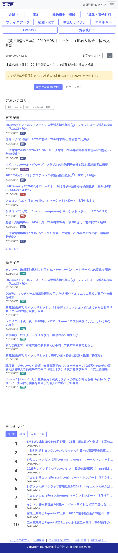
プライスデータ (18, 22)
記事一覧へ (12, 249)
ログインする (74, 87)
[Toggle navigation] (111, 4)
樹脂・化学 (46, 22)
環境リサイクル (75, 22)
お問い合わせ (98, 540)
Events (28, 30)
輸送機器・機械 (64, 14)
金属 (12, 14)
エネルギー (103, 22)
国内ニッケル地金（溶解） (39, 107)
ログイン (100, 4)
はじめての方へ (20, 540)
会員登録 (88, 4)
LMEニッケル (14, 107)
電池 (36, 14)
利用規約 (38, 540)
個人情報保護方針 (60, 540)
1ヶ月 (32, 434)
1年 (42, 434)
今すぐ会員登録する (48, 87)
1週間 (22, 434)
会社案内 (80, 540)
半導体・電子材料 (98, 14)
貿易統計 (85, 30)
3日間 (11, 434)
